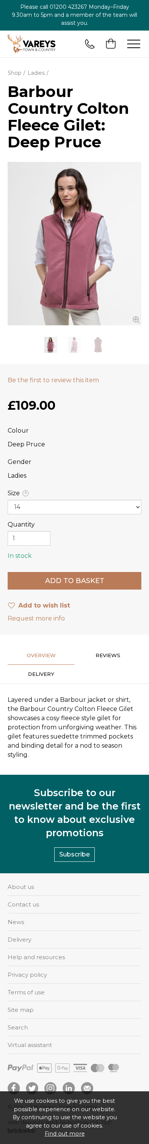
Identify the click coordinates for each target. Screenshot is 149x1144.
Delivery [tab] (41, 674)
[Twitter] (32, 1088)
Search (18, 1027)
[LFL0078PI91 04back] (74, 345)
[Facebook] (14, 1088)
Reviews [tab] (108, 655)
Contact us (23, 904)
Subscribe (74, 854)
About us (21, 886)
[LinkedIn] (69, 1088)
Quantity (21, 524)
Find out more (65, 1133)
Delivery (19, 939)
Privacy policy (27, 974)
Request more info (36, 618)
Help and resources (36, 957)
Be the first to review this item (53, 380)
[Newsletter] (87, 1088)
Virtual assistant (30, 1045)
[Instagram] (50, 1088)
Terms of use (26, 992)
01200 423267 (68, 6)
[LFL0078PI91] (98, 345)
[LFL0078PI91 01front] (74, 243)
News (16, 922)
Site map (21, 1009)
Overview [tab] (41, 655)
